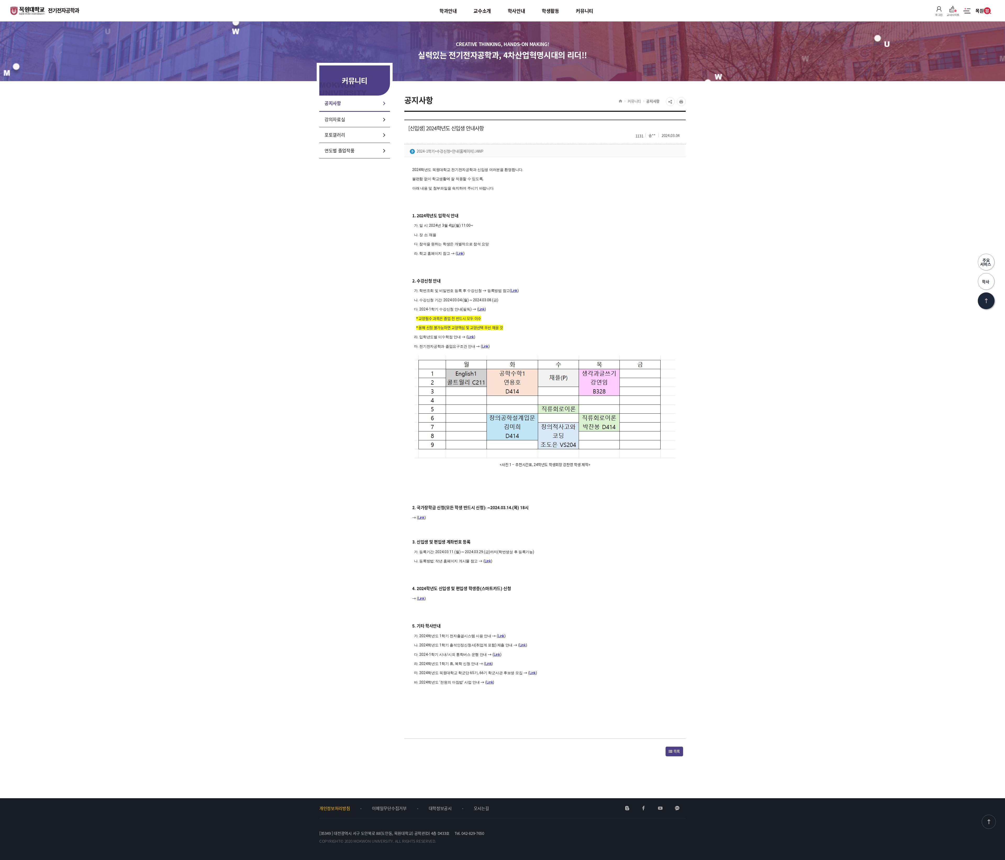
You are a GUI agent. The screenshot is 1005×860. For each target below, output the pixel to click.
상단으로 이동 (989, 822)
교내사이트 (953, 14)
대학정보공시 (440, 808)
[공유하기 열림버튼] (670, 101)
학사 (986, 281)
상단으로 (986, 300)
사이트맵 (966, 13)
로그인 (939, 14)
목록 (676, 751)
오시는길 (481, 808)
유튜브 (660, 808)
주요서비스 (986, 262)
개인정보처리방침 (334, 808)
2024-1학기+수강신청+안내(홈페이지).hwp (450, 151)
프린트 (681, 101)
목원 (982, 10)
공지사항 (653, 101)
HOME (620, 101)
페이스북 (643, 808)
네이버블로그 (627, 808)
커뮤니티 (634, 101)
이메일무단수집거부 (389, 808)
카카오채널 (677, 808)
